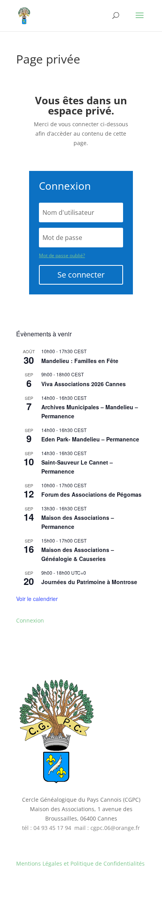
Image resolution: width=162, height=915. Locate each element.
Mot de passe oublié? (62, 255)
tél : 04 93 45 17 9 (45, 827)
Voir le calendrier (37, 599)
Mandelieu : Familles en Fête (79, 361)
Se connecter (81, 274)
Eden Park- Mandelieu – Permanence (90, 439)
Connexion (30, 620)
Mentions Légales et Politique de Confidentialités (80, 863)
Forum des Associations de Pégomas (91, 494)
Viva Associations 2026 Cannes (83, 384)
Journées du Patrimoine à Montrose (89, 582)
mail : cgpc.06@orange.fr (107, 827)
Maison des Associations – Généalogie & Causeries (77, 554)
